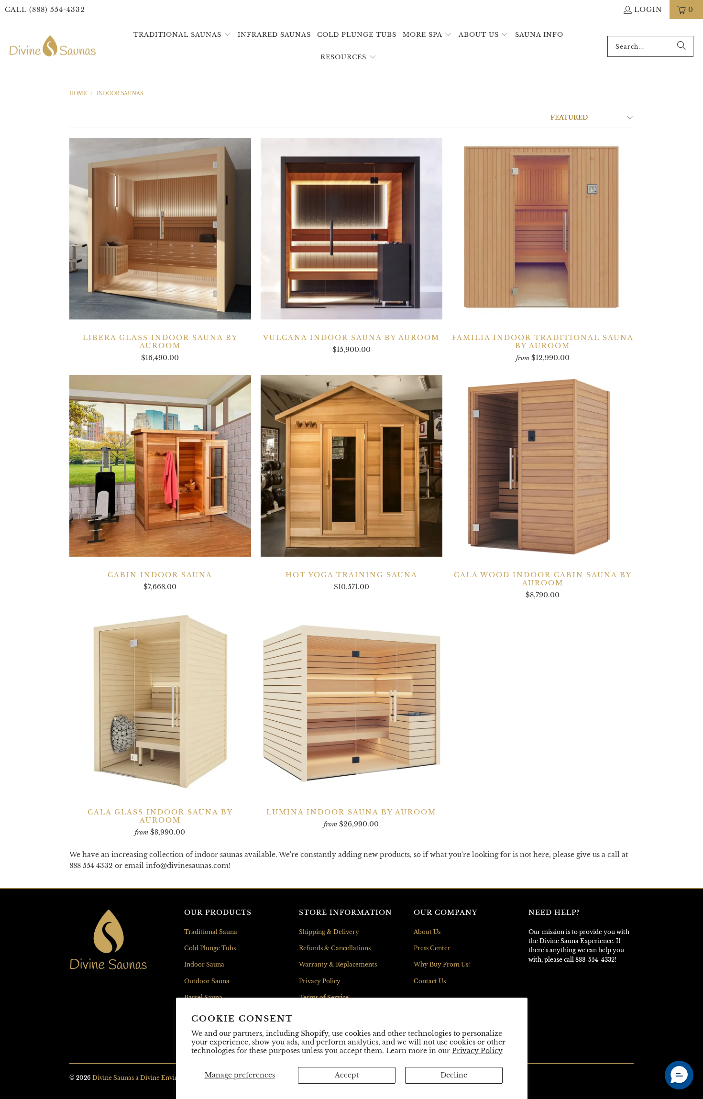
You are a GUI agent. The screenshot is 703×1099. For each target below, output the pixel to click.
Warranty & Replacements (338, 964)
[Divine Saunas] (53, 46)
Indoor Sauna (204, 964)
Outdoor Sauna (207, 981)
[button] (182, 35)
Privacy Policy (477, 1050)
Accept (347, 1075)
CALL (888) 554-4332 (45, 9)
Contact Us (430, 981)
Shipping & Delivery (329, 931)
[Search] (681, 46)
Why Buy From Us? (442, 964)
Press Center (432, 948)
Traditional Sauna (210, 931)
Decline (453, 1075)
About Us (427, 931)
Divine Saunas (113, 1077)
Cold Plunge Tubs (210, 948)
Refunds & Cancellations (335, 948)
